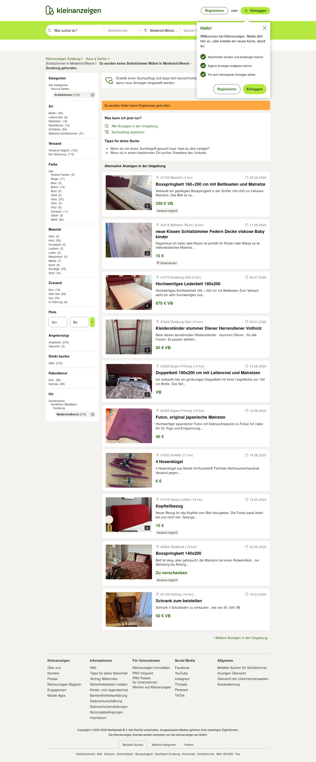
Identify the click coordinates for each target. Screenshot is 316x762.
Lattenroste (56, 117)
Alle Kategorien (58, 85)
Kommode (188, 754)
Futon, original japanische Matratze (190, 417)
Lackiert (54, 248)
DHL (51, 380)
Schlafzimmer (205, 754)
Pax (237, 754)
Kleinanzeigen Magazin (64, 684)
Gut (51, 298)
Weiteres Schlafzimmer (63, 133)
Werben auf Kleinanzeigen (152, 687)
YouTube (181, 673)
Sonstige (54, 269)
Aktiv (52, 363)
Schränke (55, 129)
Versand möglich (59, 150)
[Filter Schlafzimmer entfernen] (92, 95)
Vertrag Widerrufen (104, 678)
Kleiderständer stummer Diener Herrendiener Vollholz (209, 328)
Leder (52, 252)
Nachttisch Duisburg (167, 754)
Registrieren (226, 89)
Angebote (55, 342)
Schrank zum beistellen (179, 600)
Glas (51, 236)
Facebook (182, 667)
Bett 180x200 (225, 754)
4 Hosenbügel (169, 461)
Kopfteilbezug (169, 506)
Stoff (51, 273)
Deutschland (57, 401)
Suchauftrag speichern (128, 132)
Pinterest (181, 689)
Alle (51, 171)
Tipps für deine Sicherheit (108, 673)
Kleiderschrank (85, 754)
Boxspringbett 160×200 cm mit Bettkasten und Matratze (210, 184)
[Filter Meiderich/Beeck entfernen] (92, 414)
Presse (52, 678)
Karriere (53, 673)
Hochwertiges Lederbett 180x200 (188, 283)
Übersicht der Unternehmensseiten (243, 678)
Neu (51, 290)
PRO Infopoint (143, 673)
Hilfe (93, 667)
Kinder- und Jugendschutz (109, 689)
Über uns (54, 667)
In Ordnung (56, 302)
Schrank (109, 754)
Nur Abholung (57, 154)
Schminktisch (125, 754)
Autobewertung (228, 684)
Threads (181, 684)
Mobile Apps (56, 695)
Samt (52, 265)
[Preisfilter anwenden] (92, 322)
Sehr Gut (54, 294)
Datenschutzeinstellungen (109, 706)
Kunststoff (55, 244)
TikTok (180, 695)
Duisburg (59, 408)
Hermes (54, 384)
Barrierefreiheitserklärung (108, 695)
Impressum (98, 717)
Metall (52, 261)
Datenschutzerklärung (106, 701)
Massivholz (56, 256)
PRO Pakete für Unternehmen (145, 680)
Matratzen (55, 121)
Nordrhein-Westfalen (64, 404)
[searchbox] (78, 30)
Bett (99, 754)
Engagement (56, 689)
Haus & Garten (60, 89)
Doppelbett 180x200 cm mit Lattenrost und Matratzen (208, 372)
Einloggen (255, 89)
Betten (53, 113)
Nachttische (56, 125)
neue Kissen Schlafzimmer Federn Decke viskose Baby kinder (210, 234)
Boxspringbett (144, 754)
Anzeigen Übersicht (231, 673)
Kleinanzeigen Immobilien (151, 667)
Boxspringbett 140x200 (178, 553)
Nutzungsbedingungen (106, 712)
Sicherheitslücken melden (108, 684)
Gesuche (54, 346)
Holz (51, 240)
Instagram (182, 678)
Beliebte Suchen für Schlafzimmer (242, 667)
